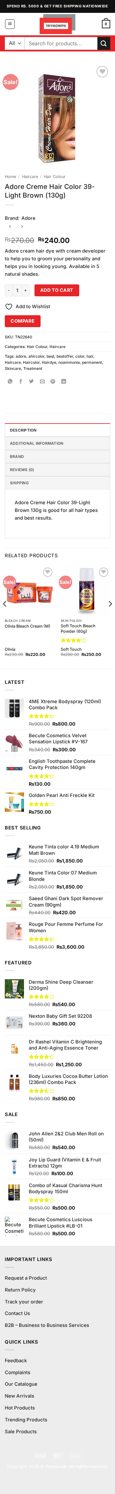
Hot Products (20, 1408)
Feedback (16, 1361)
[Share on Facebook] (21, 382)
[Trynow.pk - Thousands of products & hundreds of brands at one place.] (57, 24)
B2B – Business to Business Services (47, 1325)
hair (90, 356)
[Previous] (5, 616)
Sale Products (21, 1432)
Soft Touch (71, 649)
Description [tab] (23, 430)
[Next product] (10, 227)
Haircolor (31, 362)
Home (10, 176)
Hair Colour (54, 176)
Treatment (32, 368)
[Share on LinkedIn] (64, 382)
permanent (92, 362)
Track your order (24, 1302)
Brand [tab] (17, 456)
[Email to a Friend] (42, 382)
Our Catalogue (21, 1384)
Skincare (13, 368)
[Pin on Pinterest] (53, 382)
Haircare (30, 176)
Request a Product (26, 1278)
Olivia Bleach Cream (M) (27, 626)
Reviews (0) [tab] (22, 469)
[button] (10, 24)
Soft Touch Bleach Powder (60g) (78, 628)
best (50, 356)
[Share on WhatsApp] (10, 382)
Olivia (10, 649)
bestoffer (65, 356)
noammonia (69, 362)
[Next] (110, 616)
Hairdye (49, 362)
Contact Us (17, 1313)
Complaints (17, 1372)
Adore (28, 218)
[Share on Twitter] (32, 382)
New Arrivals (19, 1396)
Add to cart (56, 290)
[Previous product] (22, 227)
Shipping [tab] (19, 482)
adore (21, 356)
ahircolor (36, 356)
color (79, 356)
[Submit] (103, 43)
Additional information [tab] (36, 443)
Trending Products (26, 1420)
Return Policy (20, 1290)
